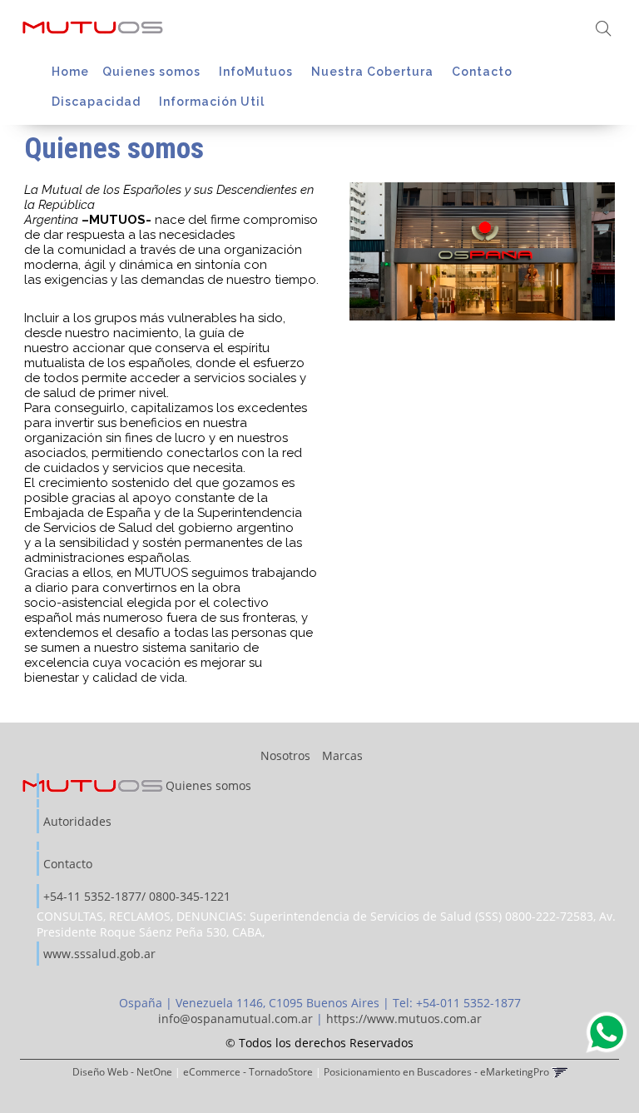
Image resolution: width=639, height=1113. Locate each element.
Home (70, 71)
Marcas (342, 755)
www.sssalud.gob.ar (99, 953)
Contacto (484, 71)
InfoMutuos (257, 71)
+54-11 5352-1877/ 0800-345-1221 (136, 896)
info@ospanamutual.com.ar (235, 1018)
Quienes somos (153, 71)
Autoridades (77, 821)
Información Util (213, 101)
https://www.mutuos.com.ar (404, 1018)
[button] (603, 29)
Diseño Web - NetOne (122, 1071)
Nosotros (285, 755)
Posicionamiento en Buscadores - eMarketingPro (436, 1071)
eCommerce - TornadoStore (248, 1071)
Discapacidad (98, 101)
